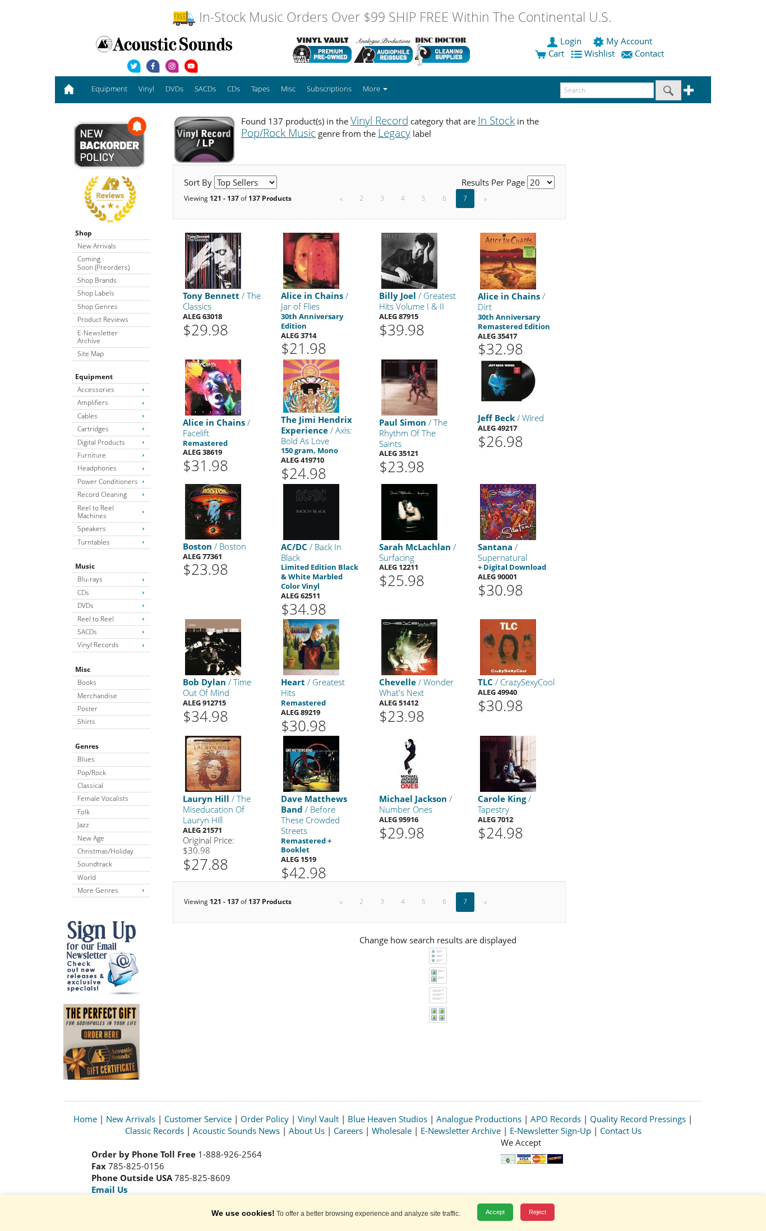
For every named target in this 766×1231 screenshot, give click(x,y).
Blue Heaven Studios (387, 1118)
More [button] (372, 89)
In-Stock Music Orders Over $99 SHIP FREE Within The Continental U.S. (403, 17)
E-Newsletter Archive (97, 336)
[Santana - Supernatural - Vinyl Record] (508, 511)
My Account (629, 41)
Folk (83, 812)
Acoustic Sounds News (236, 1130)
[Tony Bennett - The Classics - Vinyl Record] (213, 260)
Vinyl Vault (318, 1118)
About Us (307, 1130)
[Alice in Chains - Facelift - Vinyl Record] (213, 386)
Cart (555, 53)
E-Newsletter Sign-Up (550, 1130)
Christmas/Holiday (105, 851)
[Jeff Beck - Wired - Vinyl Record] (508, 380)
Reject (537, 1212)
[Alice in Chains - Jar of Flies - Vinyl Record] (311, 260)
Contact (649, 53)
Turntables (93, 542)
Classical (90, 785)
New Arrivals (96, 246)
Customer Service (198, 1118)
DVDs (85, 605)
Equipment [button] (109, 89)
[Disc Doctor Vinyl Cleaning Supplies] (444, 50)
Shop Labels (95, 293)
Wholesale (392, 1130)
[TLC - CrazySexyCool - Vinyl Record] (508, 647)
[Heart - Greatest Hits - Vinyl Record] (311, 647)
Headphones (97, 468)
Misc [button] (288, 89)
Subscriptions (329, 89)
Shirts (86, 721)
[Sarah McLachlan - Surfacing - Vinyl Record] (409, 511)
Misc (82, 669)
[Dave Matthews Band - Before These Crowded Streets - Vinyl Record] (311, 763)
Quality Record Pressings (638, 1118)
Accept (495, 1212)
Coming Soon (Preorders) (103, 262)
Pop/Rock (91, 772)
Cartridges (93, 429)
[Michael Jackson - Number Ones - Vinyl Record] (409, 763)
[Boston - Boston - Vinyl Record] (213, 511)
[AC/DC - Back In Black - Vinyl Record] (311, 511)
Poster (87, 708)
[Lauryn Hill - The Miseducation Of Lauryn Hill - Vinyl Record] (213, 763)
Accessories (95, 389)
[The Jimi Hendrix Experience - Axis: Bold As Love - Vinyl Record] (311, 385)
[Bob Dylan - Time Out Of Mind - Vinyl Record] (213, 647)
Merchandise (97, 695)
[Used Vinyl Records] (322, 50)
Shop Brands (97, 280)
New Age (90, 838)
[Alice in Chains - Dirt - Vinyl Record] (508, 260)
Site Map (90, 353)
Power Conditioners (107, 481)
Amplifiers (92, 402)
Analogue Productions (479, 1118)
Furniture (91, 455)
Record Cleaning (102, 494)
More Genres (97, 890)
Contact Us (621, 1130)
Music (85, 566)
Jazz (83, 824)
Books (86, 682)
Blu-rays (90, 579)
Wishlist (599, 53)
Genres (87, 746)
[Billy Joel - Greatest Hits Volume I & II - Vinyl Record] (409, 260)
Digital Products (101, 442)
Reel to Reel (95, 619)
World (86, 877)
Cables (87, 416)
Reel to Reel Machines (95, 511)
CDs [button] (233, 89)
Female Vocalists (102, 798)
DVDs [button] (174, 89)
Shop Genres (97, 306)
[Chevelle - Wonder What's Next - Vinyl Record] (409, 647)
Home (85, 1118)
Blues (86, 759)
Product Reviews (102, 319)
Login (571, 41)
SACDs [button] (205, 89)
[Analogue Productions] (383, 50)
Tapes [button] (260, 89)
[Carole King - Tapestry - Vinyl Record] (508, 763)
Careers (348, 1130)
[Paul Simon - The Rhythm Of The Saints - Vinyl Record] (409, 386)
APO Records (555, 1118)
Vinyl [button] (146, 89)
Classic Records (154, 1130)
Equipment (94, 376)
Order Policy (265, 1118)
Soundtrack (94, 864)
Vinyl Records (98, 644)
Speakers (91, 528)
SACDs (87, 632)
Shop (83, 233)
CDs (83, 592)
